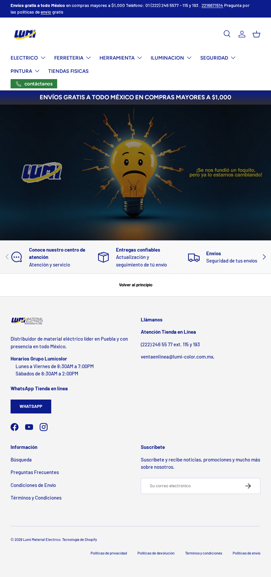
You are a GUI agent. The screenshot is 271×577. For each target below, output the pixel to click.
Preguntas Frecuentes (35, 472)
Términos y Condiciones (36, 498)
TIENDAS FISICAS (68, 71)
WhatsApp (30, 406)
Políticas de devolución (155, 553)
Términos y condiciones (203, 553)
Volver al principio (135, 284)
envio (46, 12)
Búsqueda (21, 459)
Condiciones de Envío (33, 485)
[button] (256, 34)
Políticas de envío (246, 553)
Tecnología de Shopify (79, 539)
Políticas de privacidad (109, 553)
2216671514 (212, 5)
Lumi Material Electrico (41, 539)
